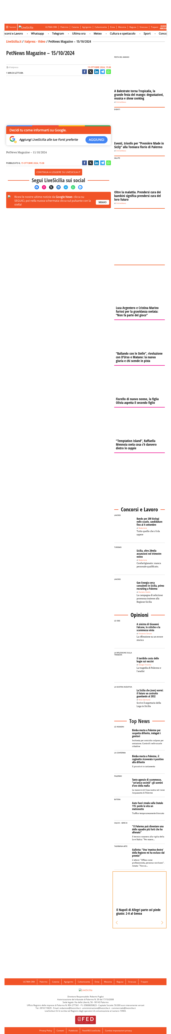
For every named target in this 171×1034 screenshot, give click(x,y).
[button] (117, 922)
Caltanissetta (101, 27)
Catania (75, 27)
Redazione (143, 528)
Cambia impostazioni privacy (118, 1030)
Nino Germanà (144, 700)
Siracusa (144, 27)
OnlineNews (121, 102)
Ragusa (132, 27)
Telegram (51, 33)
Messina (122, 27)
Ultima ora (71, 33)
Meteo (91, 33)
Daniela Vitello (144, 592)
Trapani (154, 27)
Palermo (64, 27)
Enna (112, 27)
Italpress (14, 67)
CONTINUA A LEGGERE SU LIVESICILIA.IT (58, 172)
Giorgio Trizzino (145, 665)
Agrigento (86, 27)
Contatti (60, 1030)
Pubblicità (73, 1030)
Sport (140, 33)
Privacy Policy (45, 1030)
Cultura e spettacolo (115, 33)
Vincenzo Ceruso (145, 633)
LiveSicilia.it (13, 41)
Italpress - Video (34, 41)
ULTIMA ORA (51, 27)
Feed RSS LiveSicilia (91, 1030)
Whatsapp (30, 33)
